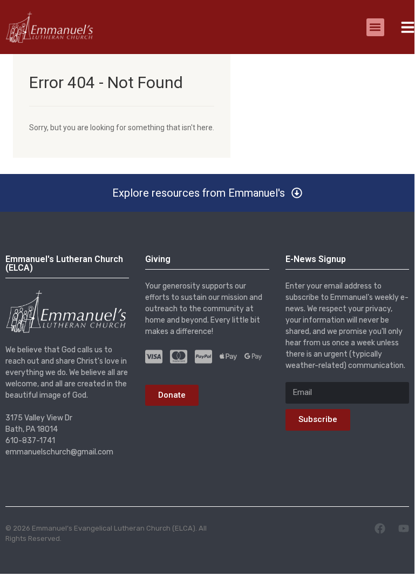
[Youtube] (403, 528)
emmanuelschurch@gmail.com (59, 452)
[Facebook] (380, 528)
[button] (375, 27)
